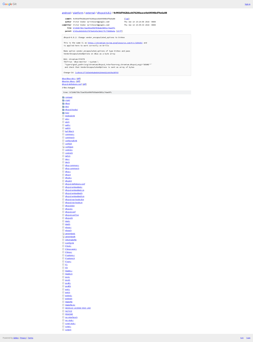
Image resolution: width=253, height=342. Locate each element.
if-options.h (70, 258)
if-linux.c (68, 252)
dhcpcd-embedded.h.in (74, 196)
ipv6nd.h (68, 298)
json (248, 338)
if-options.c (70, 255)
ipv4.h (67, 280)
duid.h (67, 224)
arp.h (67, 122)
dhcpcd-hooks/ (71, 109)
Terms (30, 338)
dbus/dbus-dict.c (69, 78)
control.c (69, 150)
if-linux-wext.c (71, 249)
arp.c (67, 119)
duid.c (67, 221)
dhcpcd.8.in (70, 205)
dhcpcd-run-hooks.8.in (74, 199)
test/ (67, 112)
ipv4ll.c (68, 283)
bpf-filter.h (69, 131)
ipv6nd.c (68, 295)
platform (78, 12)
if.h (66, 267)
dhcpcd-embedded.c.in (74, 190)
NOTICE (68, 311)
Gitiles (15, 338)
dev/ (67, 106)
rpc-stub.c (69, 320)
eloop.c (68, 227)
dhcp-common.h (72, 168)
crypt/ (67, 100)
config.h (68, 143)
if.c (66, 264)
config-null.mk (71, 140)
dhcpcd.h (69, 218)
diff (119, 31)
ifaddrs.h (68, 274)
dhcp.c (68, 171)
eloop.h (68, 230)
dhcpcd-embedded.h (73, 193)
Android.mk (70, 116)
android (66, 12)
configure (69, 147)
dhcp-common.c (72, 165)
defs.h (67, 156)
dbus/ (67, 103)
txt (242, 338)
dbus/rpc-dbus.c (68, 81)
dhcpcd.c (69, 209)
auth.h (67, 128)
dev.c (67, 159)
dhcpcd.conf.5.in (72, 215)
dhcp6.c (68, 178)
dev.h (67, 162)
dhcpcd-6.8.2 (104, 12)
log (126, 19)
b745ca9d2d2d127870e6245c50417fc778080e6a (94, 31)
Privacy (23, 338)
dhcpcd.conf (70, 212)
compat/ (68, 97)
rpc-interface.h (71, 317)
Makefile (68, 302)
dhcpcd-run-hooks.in (73, 202)
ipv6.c (67, 289)
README (69, 314)
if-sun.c (68, 261)
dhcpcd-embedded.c (73, 187)
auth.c (67, 125)
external (90, 12)
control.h (69, 153)
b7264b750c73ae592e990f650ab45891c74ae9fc (94, 28)
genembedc (70, 233)
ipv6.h (67, 292)
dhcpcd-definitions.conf (72, 84)
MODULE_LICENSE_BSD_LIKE (78, 308)
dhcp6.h (68, 181)
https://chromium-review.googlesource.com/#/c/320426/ (115, 43)
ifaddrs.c (68, 271)
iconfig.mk (69, 243)
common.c (69, 134)
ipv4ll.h (68, 286)
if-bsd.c (68, 246)
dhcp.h (68, 175)
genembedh (70, 236)
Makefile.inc (70, 305)
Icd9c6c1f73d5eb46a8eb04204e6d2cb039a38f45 (96, 72)
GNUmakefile (71, 240)
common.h (69, 137)
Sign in (247, 4)
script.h (68, 329)
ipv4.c (67, 277)
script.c (68, 326)
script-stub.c (70, 323)
